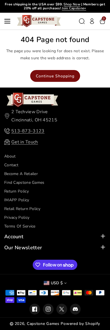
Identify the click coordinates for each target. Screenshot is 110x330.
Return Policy (16, 191)
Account (13, 236)
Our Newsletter (23, 247)
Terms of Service (20, 226)
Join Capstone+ (74, 8)
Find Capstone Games (24, 182)
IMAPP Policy (16, 200)
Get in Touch (24, 142)
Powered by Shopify (80, 323)
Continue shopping (55, 76)
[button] (9, 21)
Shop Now (71, 4)
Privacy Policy (16, 217)
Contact (11, 165)
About (10, 156)
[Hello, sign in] (92, 21)
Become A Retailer (21, 173)
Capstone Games (43, 323)
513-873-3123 (28, 131)
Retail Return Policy (22, 208)
